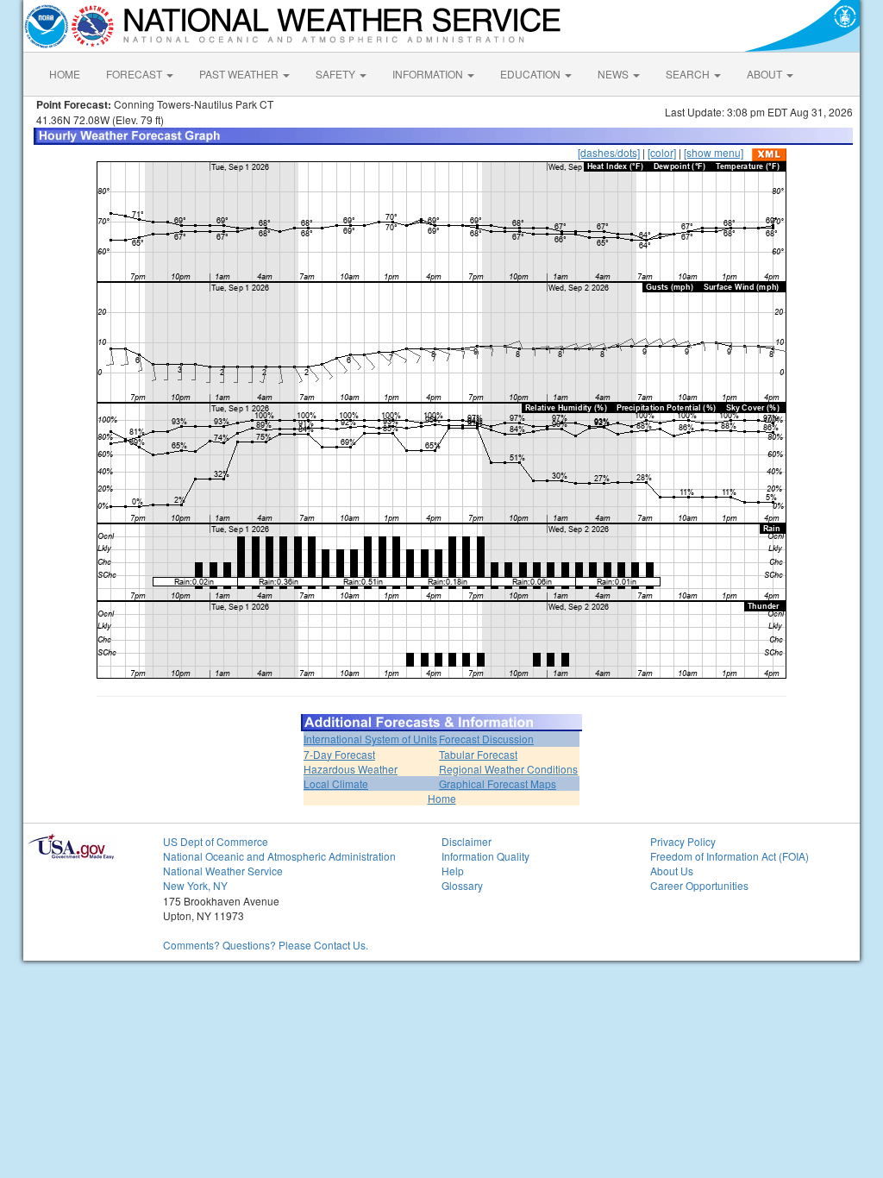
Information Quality (485, 856)
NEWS (614, 73)
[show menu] (713, 152)
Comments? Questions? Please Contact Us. (265, 944)
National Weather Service (223, 870)
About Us (671, 870)
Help (453, 870)
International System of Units (370, 738)
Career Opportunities (699, 885)
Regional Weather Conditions (508, 768)
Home (442, 798)
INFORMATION (429, 73)
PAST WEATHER (240, 73)
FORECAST (135, 73)
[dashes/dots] (609, 152)
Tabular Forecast (478, 754)
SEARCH (689, 73)
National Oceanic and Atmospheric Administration (279, 856)
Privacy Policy (683, 841)
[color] (662, 152)
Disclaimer (467, 841)
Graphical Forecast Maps (497, 783)
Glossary (462, 885)
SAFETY (337, 73)
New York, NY (195, 885)
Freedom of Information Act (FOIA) (729, 856)
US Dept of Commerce (215, 841)
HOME (64, 73)
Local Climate (336, 783)
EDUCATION (531, 73)
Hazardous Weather (351, 768)
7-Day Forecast (339, 754)
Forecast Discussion (486, 738)
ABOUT (766, 73)
